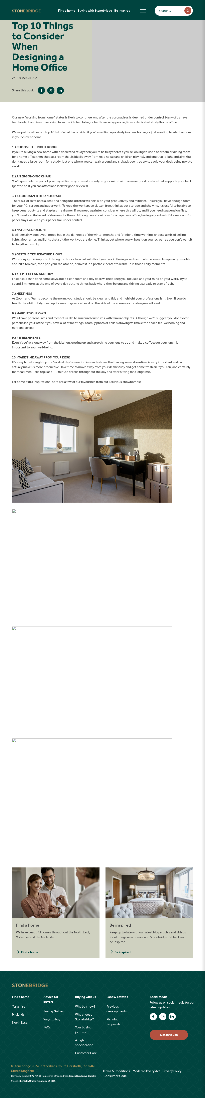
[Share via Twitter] (50, 90)
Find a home (66, 10)
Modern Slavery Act (146, 1071)
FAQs (47, 1027)
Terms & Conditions (116, 1071)
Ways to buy (51, 1019)
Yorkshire (18, 1006)
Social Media (158, 997)
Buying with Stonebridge (94, 10)
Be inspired (122, 10)
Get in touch (169, 1035)
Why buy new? (85, 1006)
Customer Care (86, 1053)
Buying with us (85, 997)
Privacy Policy (172, 1071)
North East (19, 1022)
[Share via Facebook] (41, 90)
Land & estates (117, 997)
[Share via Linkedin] (60, 90)
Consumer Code (115, 1076)
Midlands (18, 1014)
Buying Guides (53, 1011)
